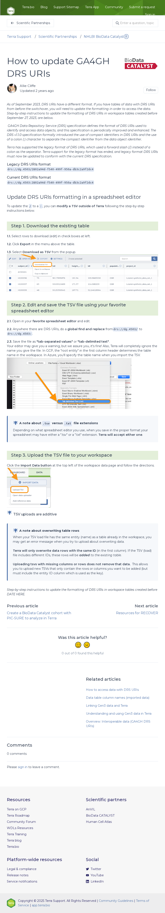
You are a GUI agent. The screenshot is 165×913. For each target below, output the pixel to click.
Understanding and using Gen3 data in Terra (118, 714)
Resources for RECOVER (137, 613)
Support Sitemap (66, 7)
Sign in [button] (150, 15)
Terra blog (14, 840)
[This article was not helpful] (87, 645)
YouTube (97, 875)
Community (114, 7)
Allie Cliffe (28, 86)
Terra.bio (28, 7)
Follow (151, 90)
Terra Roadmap (18, 815)
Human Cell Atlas (99, 822)
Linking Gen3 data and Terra (107, 706)
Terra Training (16, 834)
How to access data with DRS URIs (112, 690)
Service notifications (22, 881)
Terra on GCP (16, 809)
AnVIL (90, 809)
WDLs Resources (20, 828)
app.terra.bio (41, 905)
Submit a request (142, 7)
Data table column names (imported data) (117, 698)
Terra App (92, 7)
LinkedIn (97, 881)
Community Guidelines (116, 901)
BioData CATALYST (100, 815)
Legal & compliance (22, 869)
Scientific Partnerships (57, 37)
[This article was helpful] (78, 645)
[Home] (11, 11)
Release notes (17, 875)
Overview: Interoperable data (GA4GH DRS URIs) (118, 724)
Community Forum (21, 822)
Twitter (95, 869)
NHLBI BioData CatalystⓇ (106, 37)
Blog (43, 7)
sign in (23, 767)
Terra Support (19, 37)
